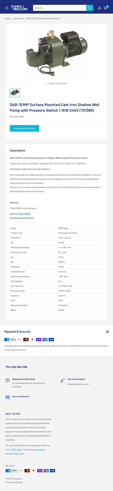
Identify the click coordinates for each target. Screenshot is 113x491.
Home (8, 18)
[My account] (99, 7)
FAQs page (17, 449)
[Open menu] (7, 8)
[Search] (89, 8)
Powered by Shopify (14, 482)
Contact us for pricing (24, 128)
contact (38, 449)
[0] (105, 7)
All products (18, 18)
